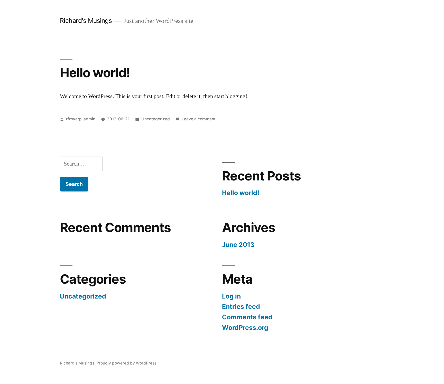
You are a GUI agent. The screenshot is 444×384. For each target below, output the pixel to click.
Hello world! (95, 72)
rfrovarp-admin (80, 119)
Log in (231, 296)
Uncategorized (155, 119)
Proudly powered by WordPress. (127, 363)
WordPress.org (245, 327)
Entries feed (241, 306)
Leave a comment (199, 119)
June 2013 (238, 244)
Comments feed (247, 317)
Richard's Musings (86, 20)
